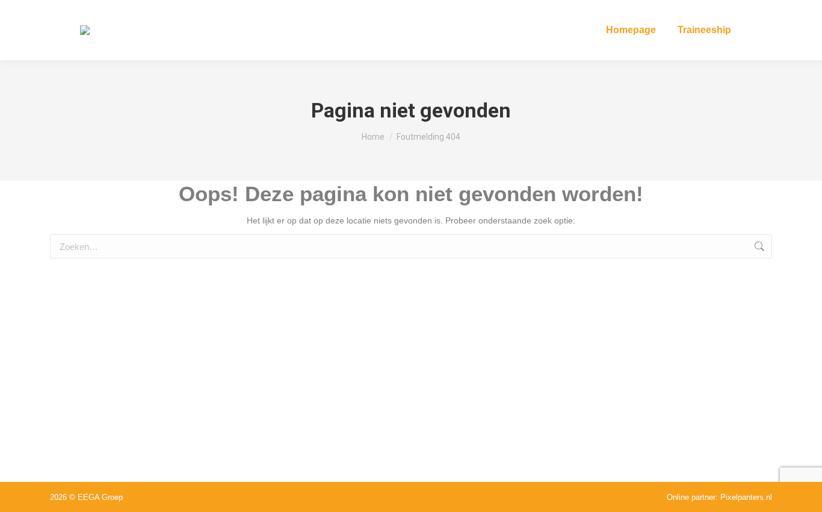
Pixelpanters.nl (746, 497)
